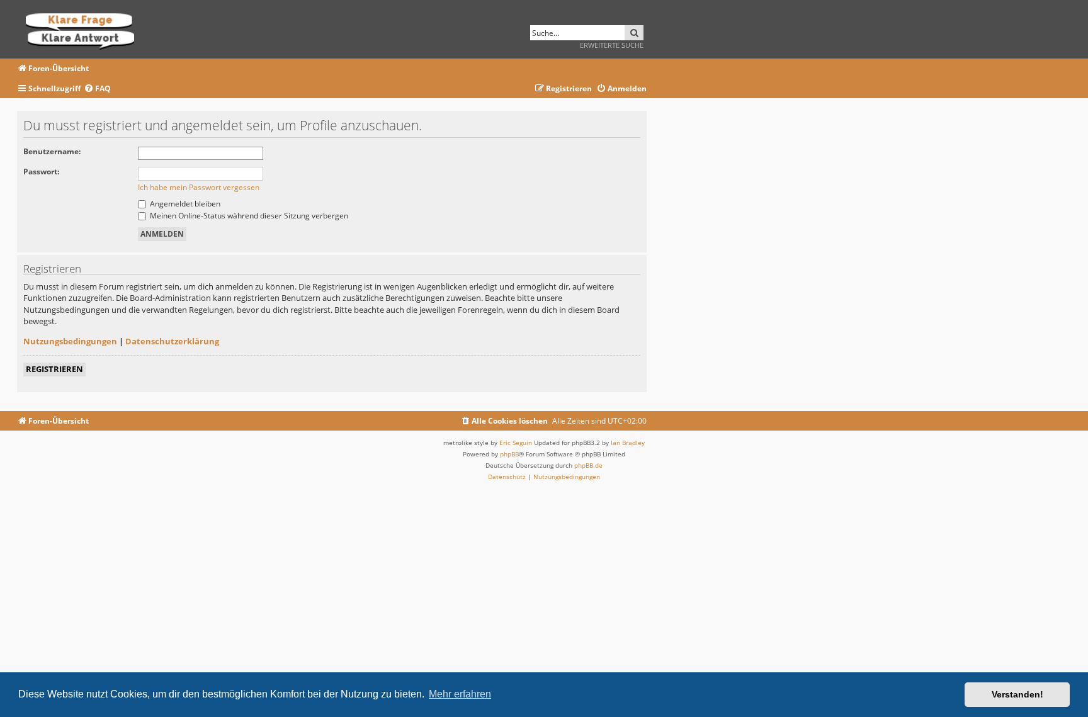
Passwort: (41, 171)
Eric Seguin (515, 442)
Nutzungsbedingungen (70, 341)
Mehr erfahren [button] (460, 694)
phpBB (509, 453)
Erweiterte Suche (611, 45)
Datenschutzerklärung (172, 341)
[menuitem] (97, 89)
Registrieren (54, 369)
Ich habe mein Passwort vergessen (198, 187)
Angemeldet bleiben (184, 203)
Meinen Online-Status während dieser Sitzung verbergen (248, 215)
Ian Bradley (628, 442)
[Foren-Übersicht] (84, 29)
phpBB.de (588, 465)
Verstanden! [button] (1017, 694)
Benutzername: (52, 151)
